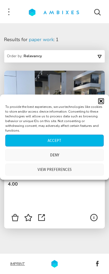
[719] (15, 218)
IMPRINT (17, 263)
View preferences (55, 169)
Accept (54, 140)
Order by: (24, 56)
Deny (54, 154)
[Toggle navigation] (8, 12)
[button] (101, 101)
